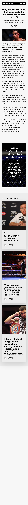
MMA (5, 232)
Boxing (5, 281)
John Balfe (14, 25)
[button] (24, 3)
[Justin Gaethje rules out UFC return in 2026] (14, 225)
